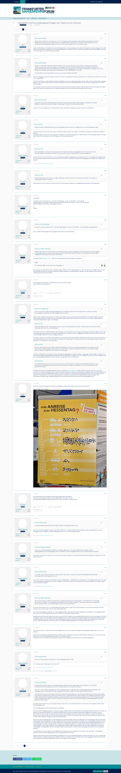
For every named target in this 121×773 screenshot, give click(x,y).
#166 (105, 170)
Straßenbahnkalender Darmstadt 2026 (44, 163)
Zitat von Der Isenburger (42, 224)
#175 (105, 542)
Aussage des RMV (46, 258)
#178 (105, 627)
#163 (105, 95)
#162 (105, 58)
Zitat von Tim (39, 149)
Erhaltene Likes (19, 49)
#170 (105, 279)
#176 (105, 567)
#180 (105, 678)
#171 (105, 304)
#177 (105, 593)
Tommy (30, 25)
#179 (105, 652)
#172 (105, 383)
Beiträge (17, 51)
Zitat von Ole (39, 124)
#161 (105, 34)
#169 (105, 244)
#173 (105, 493)
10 (25, 29)
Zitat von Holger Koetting (42, 249)
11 (27, 29)
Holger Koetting (48, 670)
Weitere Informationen (97, 771)
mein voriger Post (72, 370)
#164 (105, 120)
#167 (105, 195)
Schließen (106, 771)
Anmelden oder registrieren (96, 1)
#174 (105, 518)
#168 (105, 220)
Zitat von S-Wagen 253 (41, 309)
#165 (105, 144)
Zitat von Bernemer (40, 38)
